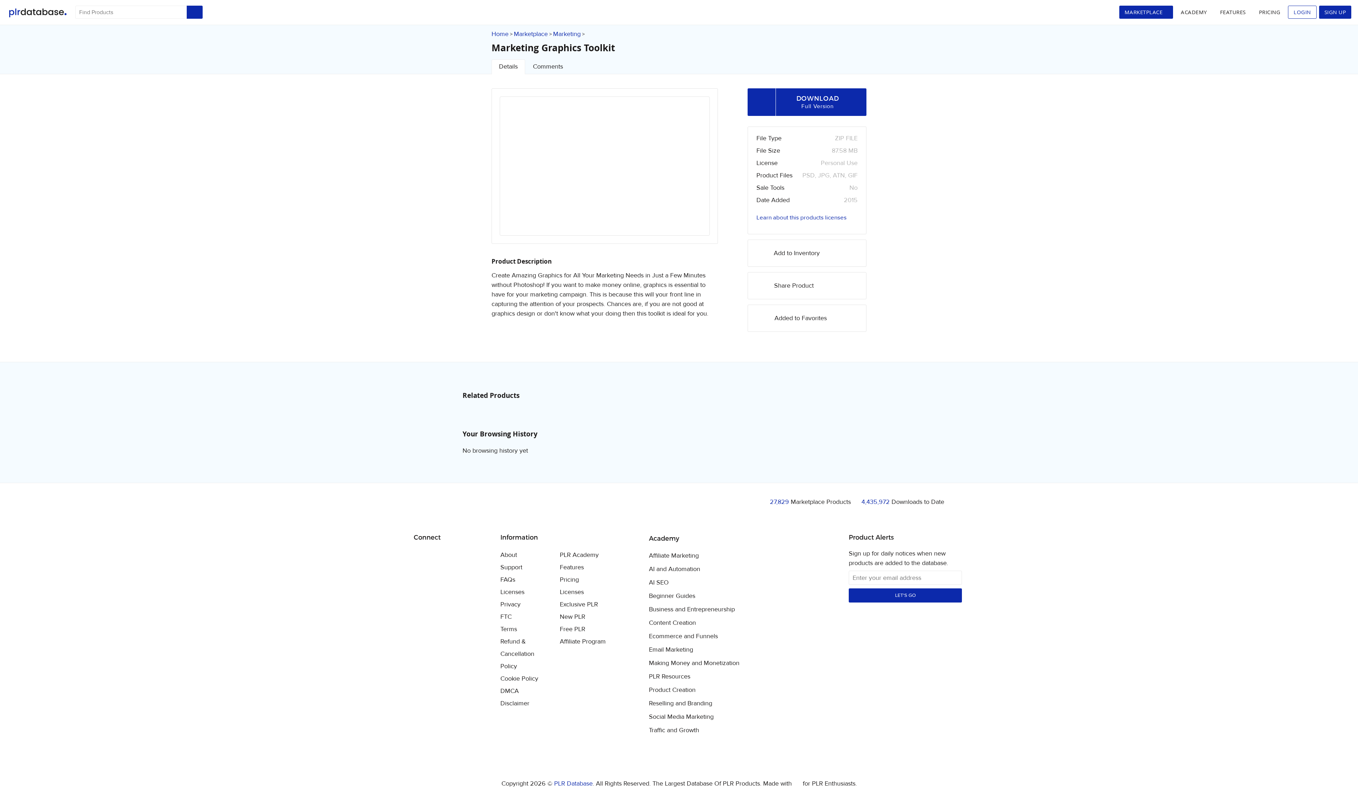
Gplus (453, 555)
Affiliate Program (583, 642)
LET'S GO (905, 595)
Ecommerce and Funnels (683, 636)
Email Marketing (671, 650)
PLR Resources (669, 677)
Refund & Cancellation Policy (517, 654)
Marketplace (531, 34)
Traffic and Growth (674, 730)
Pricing (1270, 12)
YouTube (470, 555)
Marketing (567, 34)
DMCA (509, 691)
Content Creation (672, 623)
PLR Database (38, 12)
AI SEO (659, 583)
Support (511, 567)
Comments (548, 67)
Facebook (420, 555)
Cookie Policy (519, 679)
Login (1302, 12)
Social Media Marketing (681, 717)
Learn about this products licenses (801, 218)
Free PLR (572, 629)
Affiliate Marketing (674, 556)
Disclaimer (514, 703)
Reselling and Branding (680, 703)
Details (508, 67)
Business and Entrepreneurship (692, 609)
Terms (508, 629)
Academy (1194, 12)
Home (500, 34)
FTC (506, 617)
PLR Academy (579, 555)
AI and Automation (674, 569)
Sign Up (1335, 12)
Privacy (510, 604)
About (508, 555)
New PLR (572, 617)
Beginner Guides (672, 596)
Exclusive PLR (579, 604)
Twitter (436, 555)
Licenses (512, 592)
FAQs (507, 580)
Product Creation (672, 690)
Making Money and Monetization (694, 663)
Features (1233, 12)
